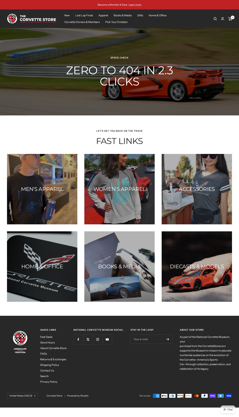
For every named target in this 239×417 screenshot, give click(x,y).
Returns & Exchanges (53, 359)
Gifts (140, 15)
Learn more (135, 4)
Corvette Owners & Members (82, 22)
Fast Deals (46, 337)
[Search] (215, 18)
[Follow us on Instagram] (97, 339)
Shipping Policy (49, 365)
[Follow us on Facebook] (78, 339)
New (67, 15)
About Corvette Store (53, 348)
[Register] (167, 339)
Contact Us (47, 370)
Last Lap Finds (84, 15)
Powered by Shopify (78, 395)
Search (44, 376)
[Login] (222, 18)
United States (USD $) (20, 395)
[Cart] (230, 18)
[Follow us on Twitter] (88, 339)
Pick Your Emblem (116, 22)
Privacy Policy (48, 381)
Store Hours (47, 342)
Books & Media (123, 15)
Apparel (103, 15)
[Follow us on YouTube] (107, 339)
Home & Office (157, 15)
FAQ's (43, 353)
